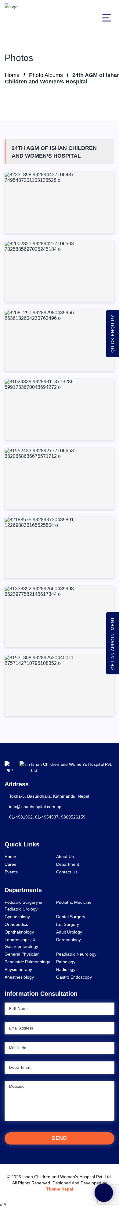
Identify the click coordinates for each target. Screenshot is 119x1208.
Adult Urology (69, 932)
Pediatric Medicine (74, 902)
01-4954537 (47, 817)
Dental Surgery (70, 916)
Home (12, 75)
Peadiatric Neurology (76, 954)
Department (67, 864)
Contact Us (67, 871)
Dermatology (68, 939)
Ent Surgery (67, 924)
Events (11, 871)
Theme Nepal (59, 1189)
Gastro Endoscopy (74, 977)
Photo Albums (46, 75)
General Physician (22, 954)
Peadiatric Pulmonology (27, 961)
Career (11, 864)
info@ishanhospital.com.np (35, 806)
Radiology (65, 969)
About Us (65, 856)
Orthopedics (16, 924)
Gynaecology (17, 916)
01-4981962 (21, 817)
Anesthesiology (19, 977)
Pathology (65, 961)
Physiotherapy (18, 969)
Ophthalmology (19, 932)
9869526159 (73, 817)
